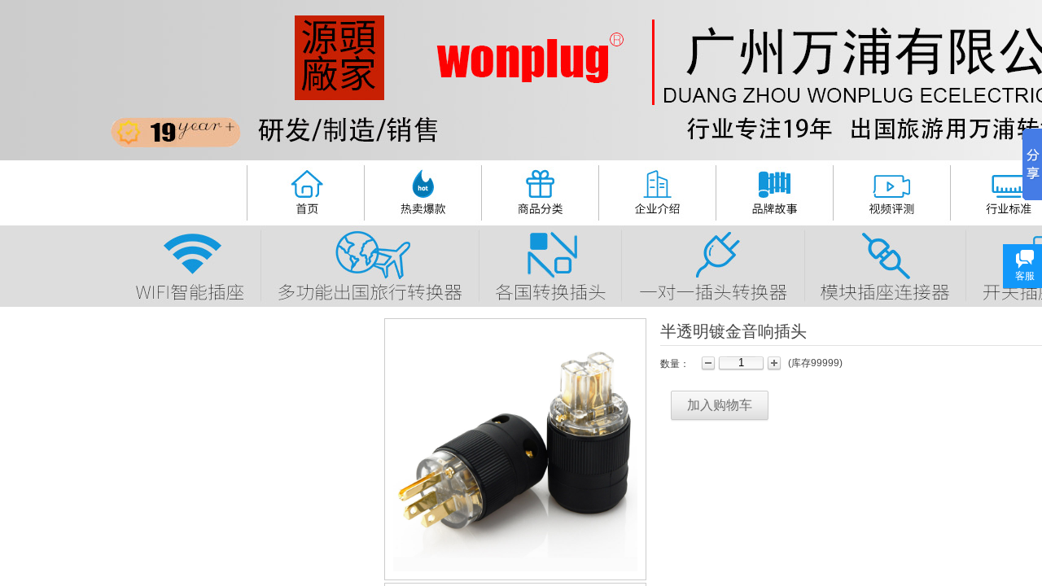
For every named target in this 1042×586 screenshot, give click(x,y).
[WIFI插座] (191, 264)
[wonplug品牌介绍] (775, 190)
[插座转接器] (884, 264)
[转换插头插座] (539, 190)
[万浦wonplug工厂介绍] (656, 190)
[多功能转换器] (369, 264)
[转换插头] (550, 264)
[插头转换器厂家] (304, 190)
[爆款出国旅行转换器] (422, 190)
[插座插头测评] (890, 190)
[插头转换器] (712, 264)
